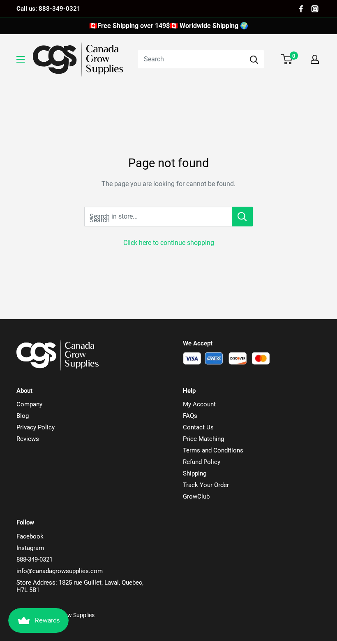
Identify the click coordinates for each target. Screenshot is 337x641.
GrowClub (196, 496)
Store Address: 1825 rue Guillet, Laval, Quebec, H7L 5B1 (79, 586)
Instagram (30, 548)
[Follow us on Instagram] (315, 8)
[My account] (315, 59)
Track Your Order (206, 485)
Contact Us (198, 427)
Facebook (30, 536)
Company (29, 404)
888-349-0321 (34, 559)
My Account (199, 404)
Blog (22, 416)
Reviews (27, 439)
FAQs (190, 416)
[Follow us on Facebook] (301, 8)
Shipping (194, 473)
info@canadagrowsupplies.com (59, 571)
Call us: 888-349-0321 (48, 8)
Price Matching (203, 439)
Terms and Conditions (213, 450)
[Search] (254, 59)
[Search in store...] (242, 216)
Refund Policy (201, 462)
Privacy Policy (35, 427)
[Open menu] (20, 59)
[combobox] (191, 59)
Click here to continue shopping (168, 243)
